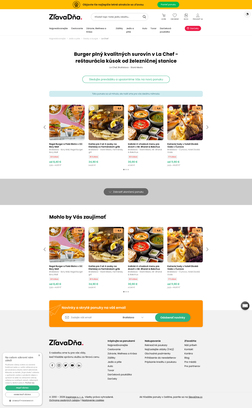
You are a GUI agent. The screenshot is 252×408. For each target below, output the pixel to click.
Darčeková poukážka (165, 30)
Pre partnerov (192, 366)
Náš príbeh (190, 345)
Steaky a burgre (90, 38)
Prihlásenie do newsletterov (160, 357)
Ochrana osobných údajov (64, 400)
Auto (144, 28)
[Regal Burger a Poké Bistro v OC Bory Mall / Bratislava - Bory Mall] (67, 135)
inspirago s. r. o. (75, 397)
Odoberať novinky (172, 317)
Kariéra (188, 353)
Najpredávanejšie (58, 28)
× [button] (39, 355)
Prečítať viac (30, 383)
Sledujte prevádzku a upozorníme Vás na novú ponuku (126, 79)
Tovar (153, 28)
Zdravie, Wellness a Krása (96, 30)
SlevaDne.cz (195, 397)
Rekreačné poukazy (156, 345)
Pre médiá (190, 362)
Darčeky (194, 28)
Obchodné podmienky (157, 353)
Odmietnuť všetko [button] (22, 394)
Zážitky (119, 28)
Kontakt (188, 349)
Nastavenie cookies (93, 400)
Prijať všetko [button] (22, 388)
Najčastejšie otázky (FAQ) (159, 349)
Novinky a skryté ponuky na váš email (94, 308)
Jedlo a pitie (130, 30)
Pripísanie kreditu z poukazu (160, 362)
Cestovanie (77, 28)
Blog (186, 357)
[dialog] (22, 379)
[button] (45, 127)
